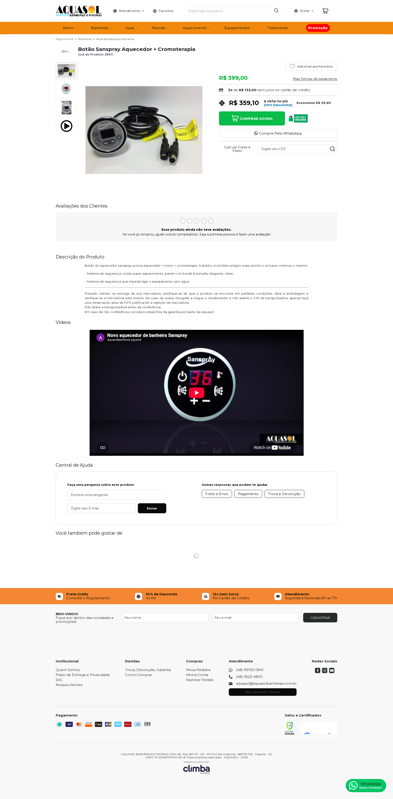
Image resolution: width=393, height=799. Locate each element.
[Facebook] (317, 672)
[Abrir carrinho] (328, 11)
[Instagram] (324, 672)
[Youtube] (331, 672)
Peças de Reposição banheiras (115, 39)
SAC (59, 680)
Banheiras (85, 39)
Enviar (152, 508)
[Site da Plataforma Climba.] (196, 767)
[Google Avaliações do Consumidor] (318, 728)
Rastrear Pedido (200, 680)
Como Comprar (138, 675)
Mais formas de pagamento (315, 79)
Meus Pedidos (198, 670)
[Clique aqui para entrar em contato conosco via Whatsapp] (366, 785)
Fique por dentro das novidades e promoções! (85, 620)
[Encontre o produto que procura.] (276, 11)
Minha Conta (197, 675)
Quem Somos (68, 670)
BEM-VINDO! (67, 614)
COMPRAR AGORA (256, 118)
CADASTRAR (320, 617)
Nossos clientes (69, 685)
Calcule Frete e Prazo (237, 148)
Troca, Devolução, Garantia (148, 670)
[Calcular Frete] (332, 148)
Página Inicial (65, 39)
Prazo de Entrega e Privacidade (83, 675)
